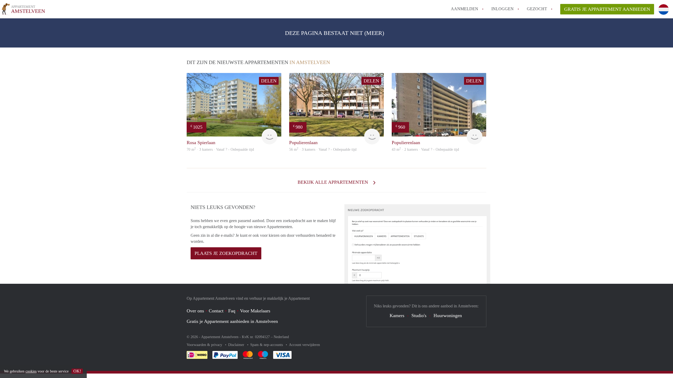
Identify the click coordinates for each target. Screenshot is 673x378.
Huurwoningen (448, 315)
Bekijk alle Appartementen (333, 182)
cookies (31, 371)
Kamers (397, 315)
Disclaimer (236, 345)
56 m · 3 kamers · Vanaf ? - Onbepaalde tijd (322, 149)
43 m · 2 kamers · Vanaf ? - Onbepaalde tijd (425, 149)
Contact (216, 310)
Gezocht (537, 9)
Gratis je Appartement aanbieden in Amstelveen (232, 321)
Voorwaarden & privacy (205, 345)
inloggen (502, 9)
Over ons (195, 310)
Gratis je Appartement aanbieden (607, 9)
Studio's (418, 315)
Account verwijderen (304, 345)
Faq (231, 310)
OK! (77, 371)
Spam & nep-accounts (267, 345)
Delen (269, 80)
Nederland (281, 337)
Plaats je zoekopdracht (226, 253)
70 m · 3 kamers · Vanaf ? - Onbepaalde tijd (220, 149)
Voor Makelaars (255, 310)
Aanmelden (464, 9)
